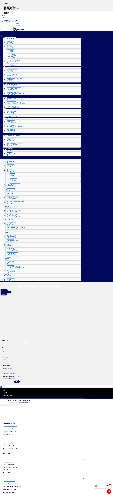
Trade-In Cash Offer (11, 65)
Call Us (1, 32)
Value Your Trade (7, 96)
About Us (5, 134)
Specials (5, 97)
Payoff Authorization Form (12, 116)
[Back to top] (1, 387)
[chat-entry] (109, 491)
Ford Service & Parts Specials (13, 107)
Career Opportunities (8, 148)
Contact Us (18, 25)
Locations (17, 23)
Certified (8, 155)
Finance (4, 108)
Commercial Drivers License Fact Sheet (15, 78)
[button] (40, 157)
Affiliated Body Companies (12, 81)
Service (1, 35)
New (4, 37)
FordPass (9, 132)
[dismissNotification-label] (110, 484)
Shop (1, 347)
